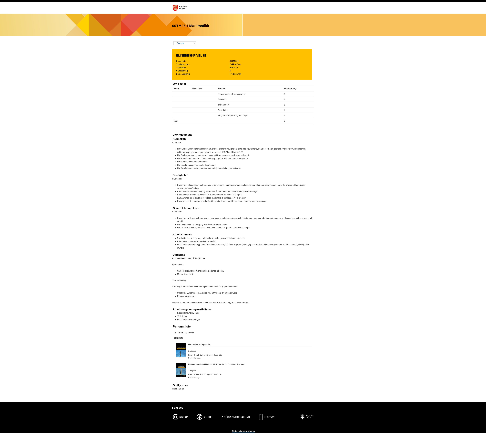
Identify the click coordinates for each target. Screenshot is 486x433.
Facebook (207, 417)
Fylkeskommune (306, 417)
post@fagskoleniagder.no (238, 417)
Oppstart (180, 43)
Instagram (183, 417)
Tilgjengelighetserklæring (243, 431)
